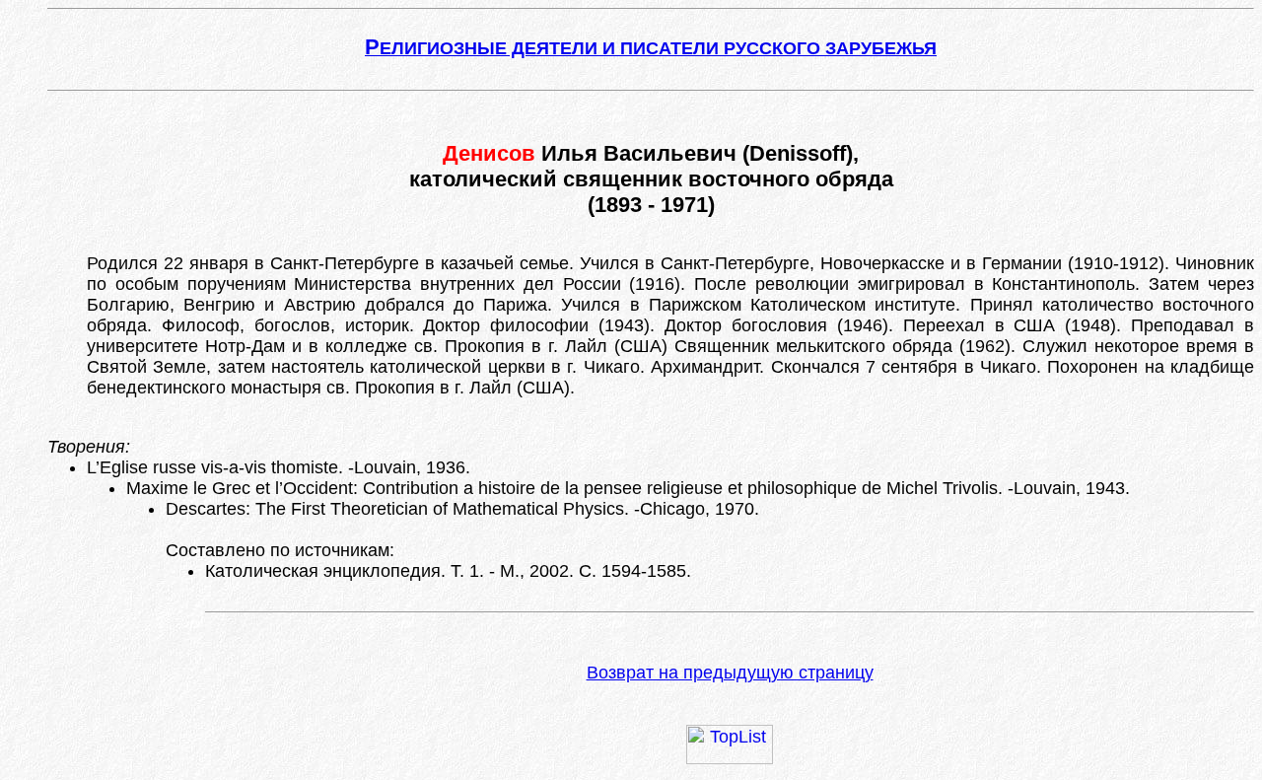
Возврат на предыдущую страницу (730, 672)
